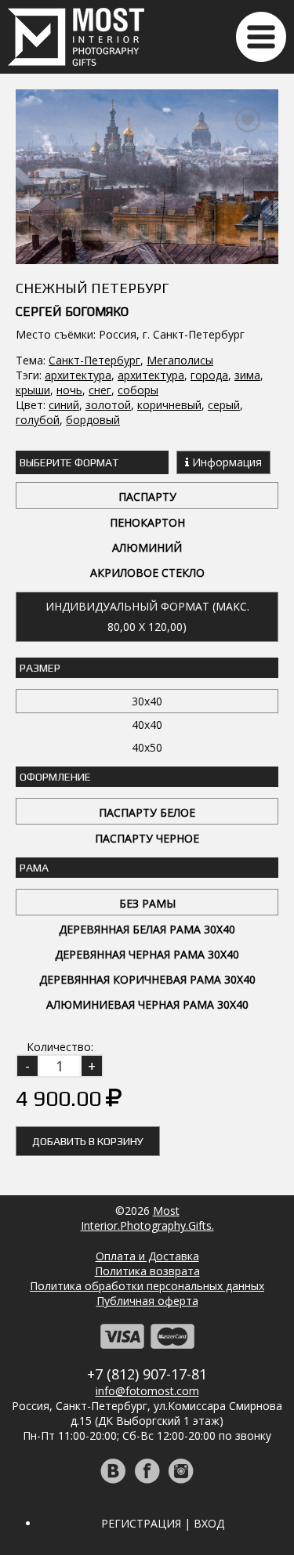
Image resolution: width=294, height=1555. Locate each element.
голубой (38, 419)
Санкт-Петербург (94, 360)
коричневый (169, 404)
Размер (40, 668)
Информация (225, 462)
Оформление (55, 776)
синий (64, 404)
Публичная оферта (147, 1300)
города (209, 375)
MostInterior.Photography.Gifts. (147, 1218)
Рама (34, 867)
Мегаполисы (180, 360)
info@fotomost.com (147, 1390)
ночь (69, 389)
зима (247, 375)
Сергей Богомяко (72, 311)
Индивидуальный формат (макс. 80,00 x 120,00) (147, 616)
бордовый (93, 419)
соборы (138, 389)
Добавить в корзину (87, 1141)
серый (224, 404)
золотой (108, 404)
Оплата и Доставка (147, 1256)
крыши (33, 389)
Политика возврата (147, 1270)
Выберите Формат (69, 462)
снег (100, 389)
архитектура (78, 375)
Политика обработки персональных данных (147, 1285)
